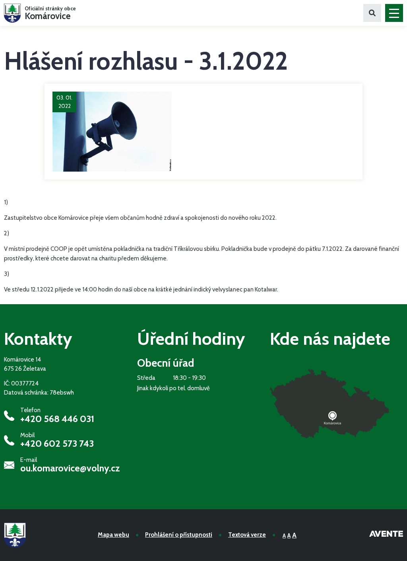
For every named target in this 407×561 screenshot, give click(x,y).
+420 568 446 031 (57, 419)
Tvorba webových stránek (386, 535)
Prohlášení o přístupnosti (178, 534)
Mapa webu (113, 534)
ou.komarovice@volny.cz (70, 468)
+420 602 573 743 (57, 443)
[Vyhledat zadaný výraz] (372, 13)
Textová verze (247, 534)
